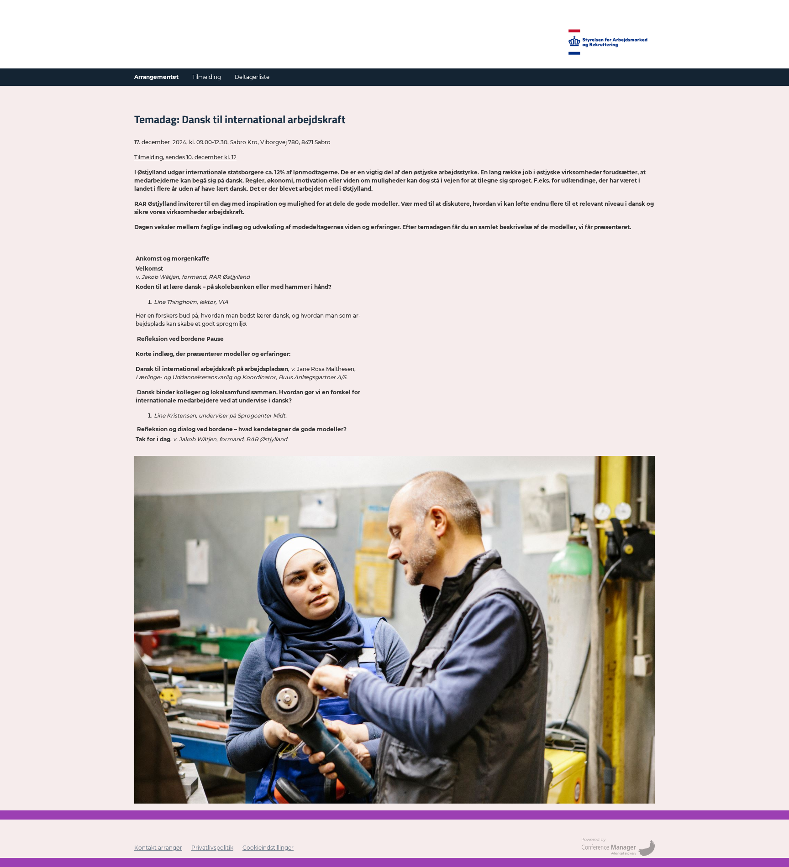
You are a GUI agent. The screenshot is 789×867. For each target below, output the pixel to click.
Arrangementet (156, 76)
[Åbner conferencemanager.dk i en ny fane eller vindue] (618, 848)
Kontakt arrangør (158, 847)
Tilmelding (206, 76)
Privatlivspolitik (212, 847)
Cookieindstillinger (268, 847)
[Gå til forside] (609, 43)
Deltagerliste (252, 76)
